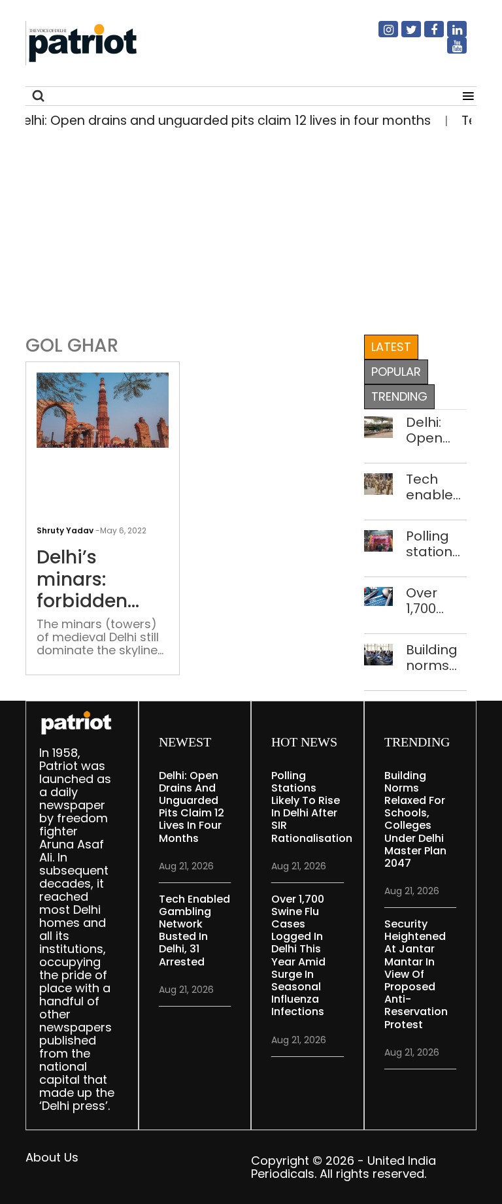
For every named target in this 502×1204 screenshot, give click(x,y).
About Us (51, 1157)
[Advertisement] (246, 228)
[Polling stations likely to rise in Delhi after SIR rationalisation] (378, 539)
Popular (396, 371)
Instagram (380, 34)
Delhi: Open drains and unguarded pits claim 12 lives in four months (436, 430)
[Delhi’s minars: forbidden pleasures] (103, 409)
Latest (391, 347)
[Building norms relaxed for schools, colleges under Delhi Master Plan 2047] (378, 653)
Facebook (426, 34)
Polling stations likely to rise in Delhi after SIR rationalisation (436, 544)
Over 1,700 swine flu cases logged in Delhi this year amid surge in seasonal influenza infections (436, 600)
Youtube (449, 50)
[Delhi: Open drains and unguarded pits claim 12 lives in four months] (378, 426)
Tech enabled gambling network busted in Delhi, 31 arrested (436, 487)
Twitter (403, 34)
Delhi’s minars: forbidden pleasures (82, 579)
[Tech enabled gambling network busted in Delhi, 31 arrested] (378, 483)
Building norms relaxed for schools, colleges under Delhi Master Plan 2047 (434, 657)
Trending (399, 396)
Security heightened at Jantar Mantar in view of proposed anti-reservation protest (416, 974)
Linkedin (449, 34)
